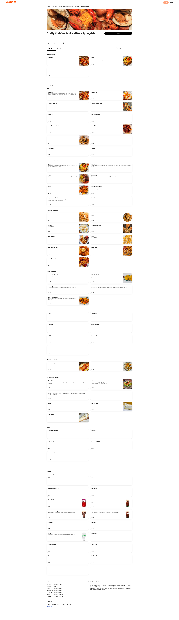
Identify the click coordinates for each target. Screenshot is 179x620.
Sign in (171, 2)
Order (118, 33)
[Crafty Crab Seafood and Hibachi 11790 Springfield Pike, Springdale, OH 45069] (11, 2)
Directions (50, 606)
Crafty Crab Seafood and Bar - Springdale (69, 6)
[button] (51, 48)
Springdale (54, 6)
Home (48, 6)
